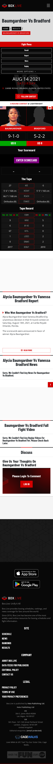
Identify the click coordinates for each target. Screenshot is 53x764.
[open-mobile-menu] (48, 5)
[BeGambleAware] (26, 754)
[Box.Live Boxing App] (27, 573)
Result (26, 50)
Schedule (7, 633)
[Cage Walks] (26, 737)
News (26, 61)
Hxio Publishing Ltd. (36, 703)
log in (26, 484)
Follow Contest (28, 96)
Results (16, 28)
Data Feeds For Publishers (15, 665)
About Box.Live (9, 660)
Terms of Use (8, 691)
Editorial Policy (10, 669)
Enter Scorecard (26, 160)
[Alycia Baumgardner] (13, 116)
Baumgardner (13, 128)
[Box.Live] (11, 6)
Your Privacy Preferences (15, 696)
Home (5, 28)
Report (26, 55)
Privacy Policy (9, 687)
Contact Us (7, 674)
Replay (26, 66)
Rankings (6, 643)
